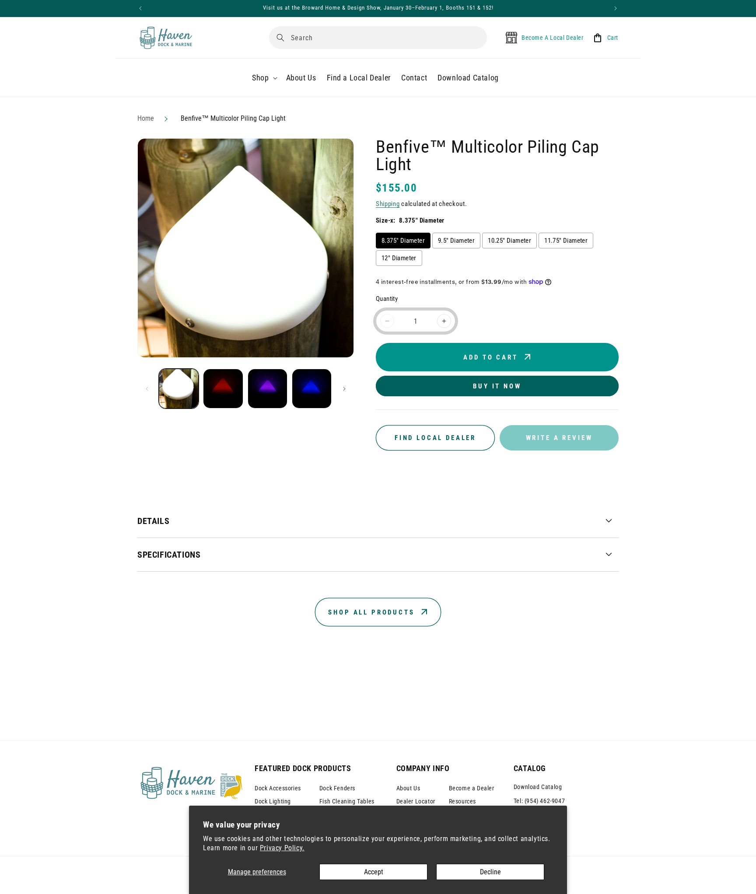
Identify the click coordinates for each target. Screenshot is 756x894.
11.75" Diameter (566, 240)
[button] (263, 77)
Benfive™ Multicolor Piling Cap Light (233, 118)
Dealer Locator (415, 801)
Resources (462, 801)
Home (145, 118)
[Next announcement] (615, 8)
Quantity (387, 299)
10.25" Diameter (509, 240)
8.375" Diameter (403, 240)
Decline (490, 872)
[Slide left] (147, 388)
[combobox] (378, 37)
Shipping (388, 204)
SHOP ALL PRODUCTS (371, 612)
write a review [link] (559, 438)
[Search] (280, 37)
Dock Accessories (278, 788)
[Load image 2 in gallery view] (223, 389)
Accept (373, 872)
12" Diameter (399, 258)
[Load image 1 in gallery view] (179, 389)
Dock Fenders (337, 788)
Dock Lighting (273, 801)
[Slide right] (344, 388)
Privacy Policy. (282, 848)
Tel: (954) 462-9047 (539, 800)
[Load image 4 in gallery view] (312, 389)
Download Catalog (538, 786)
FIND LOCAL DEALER (435, 438)
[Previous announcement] (140, 8)
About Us (408, 788)
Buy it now (497, 386)
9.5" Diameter (456, 240)
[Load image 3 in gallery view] (267, 389)
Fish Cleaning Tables (346, 801)
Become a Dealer (471, 788)
